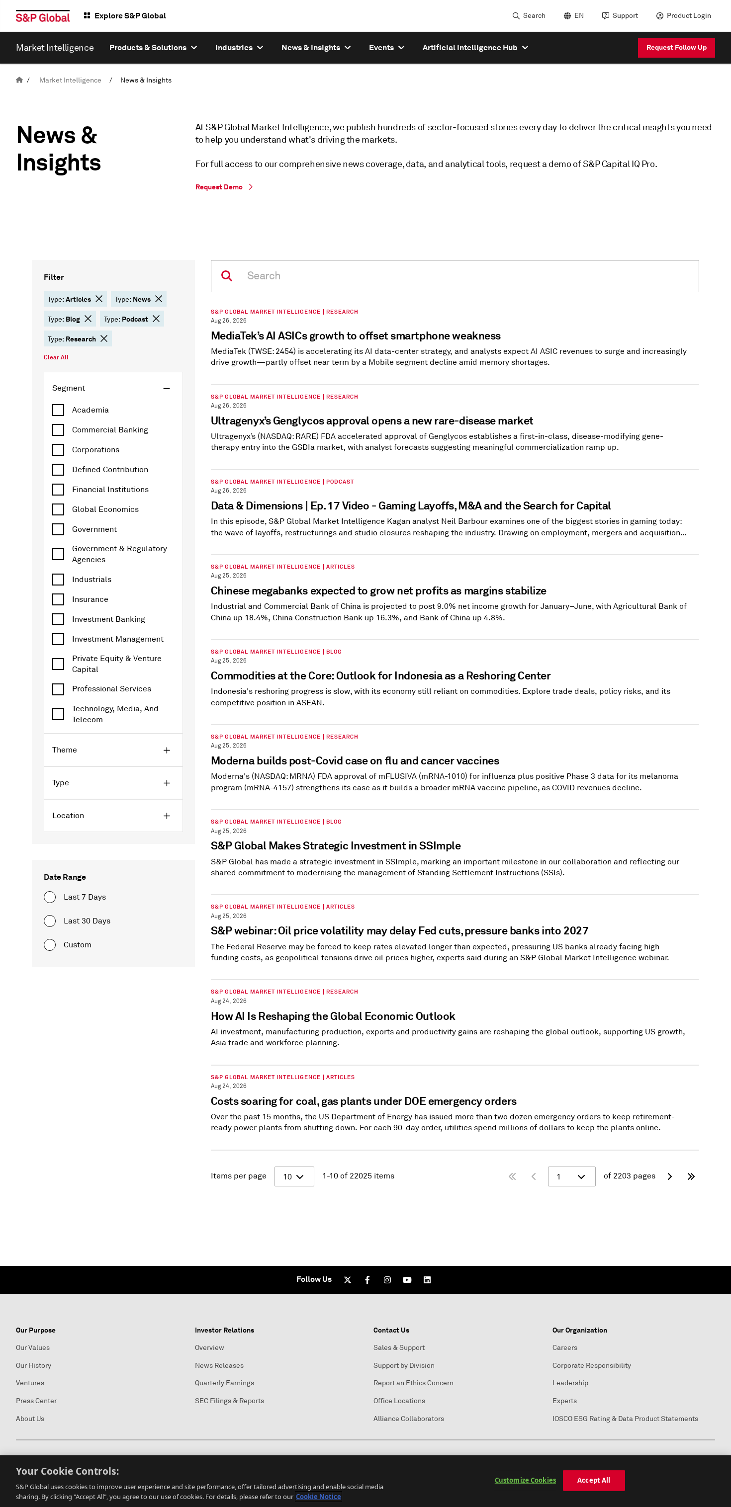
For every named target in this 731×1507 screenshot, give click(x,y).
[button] (99, 299)
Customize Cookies (525, 1480)
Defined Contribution (110, 470)
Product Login (689, 15)
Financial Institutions (110, 490)
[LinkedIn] (427, 1280)
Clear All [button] (56, 357)
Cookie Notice (318, 1496)
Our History (33, 1365)
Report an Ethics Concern (413, 1383)
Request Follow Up (676, 47)
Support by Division (404, 1365)
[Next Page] (669, 1176)
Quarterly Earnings (224, 1383)
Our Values (33, 1347)
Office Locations (399, 1401)
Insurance (90, 599)
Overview (209, 1347)
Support (625, 15)
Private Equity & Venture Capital (117, 664)
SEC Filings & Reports (229, 1401)
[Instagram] (387, 1280)
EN (579, 15)
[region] (365, 1481)
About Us (30, 1419)
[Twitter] (348, 1280)
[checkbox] (113, 410)
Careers (564, 1347)
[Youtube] (407, 1280)
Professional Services (111, 689)
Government (94, 529)
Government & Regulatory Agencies (119, 554)
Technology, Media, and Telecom (115, 714)
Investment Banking (108, 619)
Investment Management (118, 639)
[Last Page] (691, 1176)
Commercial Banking (110, 430)
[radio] (50, 897)
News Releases (219, 1365)
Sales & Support (399, 1347)
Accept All (593, 1480)
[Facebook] (367, 1280)
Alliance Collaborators (408, 1419)
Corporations (95, 450)
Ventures (30, 1383)
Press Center (36, 1401)
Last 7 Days (85, 897)
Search (534, 15)
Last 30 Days (87, 921)
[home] (19, 80)
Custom (77, 945)
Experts (564, 1401)
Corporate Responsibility (591, 1365)
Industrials (91, 580)
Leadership (570, 1383)
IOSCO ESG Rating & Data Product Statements (625, 1419)
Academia (90, 410)
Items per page (239, 1176)
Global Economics (105, 509)
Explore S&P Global (130, 15)
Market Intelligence (70, 80)
